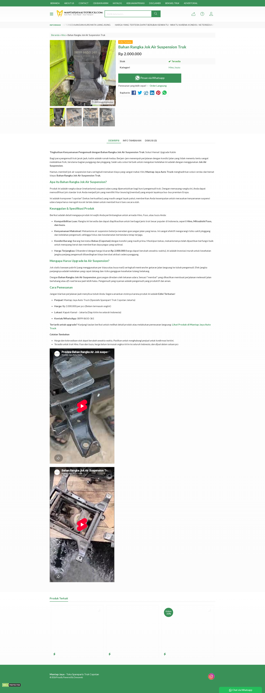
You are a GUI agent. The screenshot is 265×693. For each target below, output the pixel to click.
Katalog (117, 3)
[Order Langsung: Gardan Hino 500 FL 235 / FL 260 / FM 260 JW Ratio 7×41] (54, 654)
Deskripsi (113, 140)
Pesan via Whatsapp (152, 78)
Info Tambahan (132, 140)
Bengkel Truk (172, 3)
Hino (171, 67)
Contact (83, 3)
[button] (155, 14)
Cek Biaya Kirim (100, 3)
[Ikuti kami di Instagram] (211, 679)
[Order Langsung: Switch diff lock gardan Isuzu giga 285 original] (110, 654)
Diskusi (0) (151, 140)
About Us (69, 3)
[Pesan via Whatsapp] (193, 14)
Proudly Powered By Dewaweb (69, 677)
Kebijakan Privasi (136, 3)
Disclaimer (155, 3)
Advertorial (191, 3)
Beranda (55, 3)
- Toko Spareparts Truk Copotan (74, 674)
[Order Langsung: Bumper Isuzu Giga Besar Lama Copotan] (165, 654)
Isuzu (177, 67)
